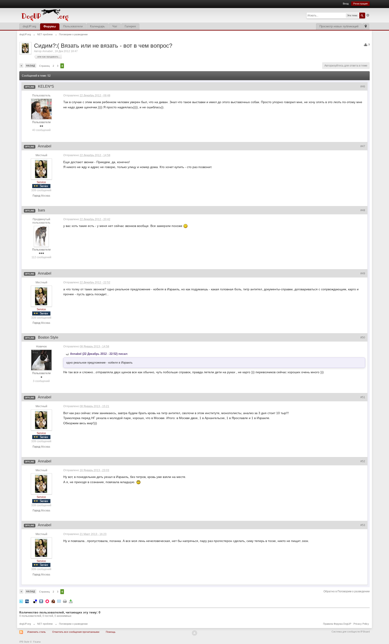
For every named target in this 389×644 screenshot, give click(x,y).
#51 (362, 397)
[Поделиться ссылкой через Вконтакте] (41, 601)
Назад (30, 65)
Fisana (37, 641)
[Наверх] (194, 633)
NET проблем (45, 623)
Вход (345, 3)
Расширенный (368, 15)
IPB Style (24, 641)
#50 (362, 337)
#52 (362, 461)
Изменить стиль (36, 632)
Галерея (130, 26)
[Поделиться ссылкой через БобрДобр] (53, 601)
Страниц (44, 65)
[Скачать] (70, 601)
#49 (362, 273)
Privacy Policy (361, 623)
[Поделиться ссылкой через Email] (59, 601)
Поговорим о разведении (73, 623)
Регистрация (360, 3)
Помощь (110, 632)
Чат (114, 26)
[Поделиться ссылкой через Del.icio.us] (35, 601)
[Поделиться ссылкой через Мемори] (47, 601)
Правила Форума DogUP (337, 623)
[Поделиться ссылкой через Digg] (27, 601)
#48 (362, 210)
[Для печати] (65, 601)
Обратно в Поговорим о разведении (346, 591)
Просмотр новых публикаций (338, 26)
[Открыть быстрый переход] (365, 26)
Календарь (97, 26)
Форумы (49, 26)
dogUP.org (29, 26)
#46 (362, 86)
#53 (362, 525)
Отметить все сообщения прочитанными (75, 632)
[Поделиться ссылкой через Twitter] (21, 601)
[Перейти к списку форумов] (75, 15)
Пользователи (73, 26)
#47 (362, 146)
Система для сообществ (346, 631)
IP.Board (365, 631)
